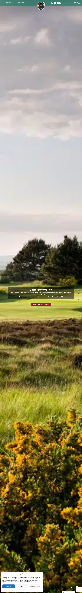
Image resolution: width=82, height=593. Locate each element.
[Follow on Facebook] (52, 3)
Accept (8, 586)
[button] (40, 574)
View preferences (35, 586)
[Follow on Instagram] (58, 3)
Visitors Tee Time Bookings (41, 304)
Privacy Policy (18, 590)
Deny (21, 586)
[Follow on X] (55, 3)
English (66, 592)
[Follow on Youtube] (60, 3)
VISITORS (21, 2)
